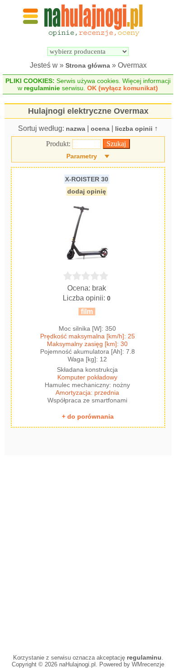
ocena (100, 128)
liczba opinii (134, 128)
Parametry (81, 156)
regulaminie (42, 88)
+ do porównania (88, 416)
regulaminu (144, 657)
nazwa (75, 128)
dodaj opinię (86, 191)
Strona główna (87, 65)
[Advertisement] (88, 552)
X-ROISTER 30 (86, 179)
